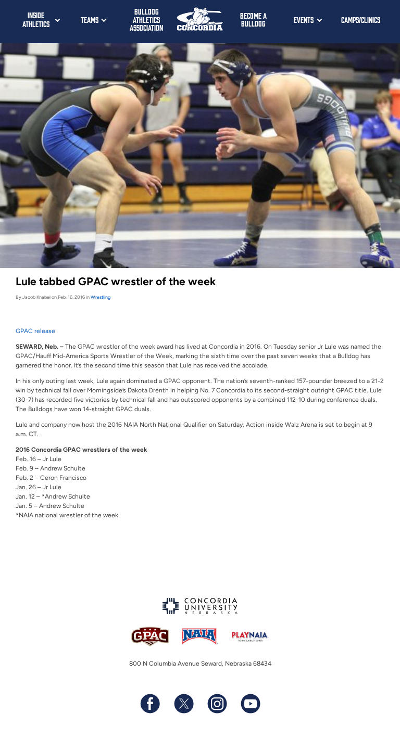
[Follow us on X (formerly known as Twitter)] (183, 703)
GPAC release (35, 331)
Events (304, 19)
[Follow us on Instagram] (216, 703)
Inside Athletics (35, 19)
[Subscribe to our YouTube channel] (250, 703)
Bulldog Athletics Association (146, 19)
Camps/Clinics (360, 19)
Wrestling (100, 297)
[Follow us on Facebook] (150, 703)
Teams (89, 19)
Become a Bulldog (253, 19)
